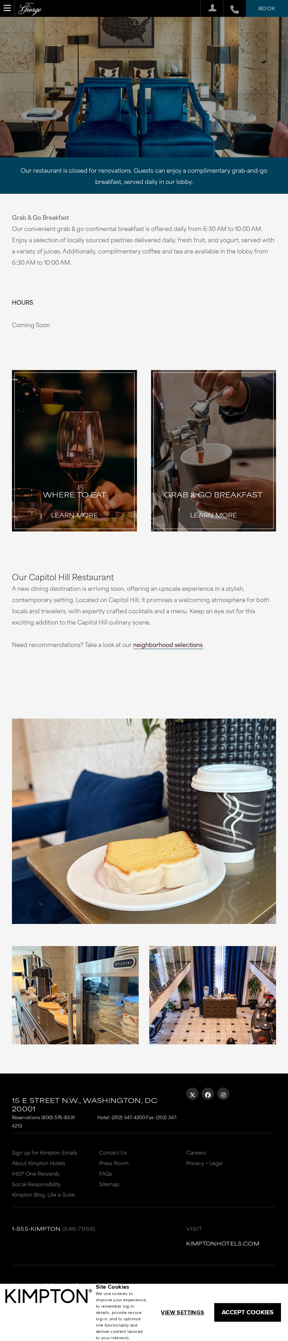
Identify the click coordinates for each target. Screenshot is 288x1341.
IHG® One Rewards (35, 1173)
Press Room (114, 1163)
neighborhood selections (168, 644)
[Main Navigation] (7, 8)
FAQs (105, 1173)
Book (266, 8)
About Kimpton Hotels (38, 1163)
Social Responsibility (36, 1184)
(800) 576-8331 (58, 1117)
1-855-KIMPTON (36, 1228)
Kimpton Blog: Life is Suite (43, 1194)
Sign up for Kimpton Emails (44, 1152)
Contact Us (113, 1152)
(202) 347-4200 (128, 1117)
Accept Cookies (248, 1312)
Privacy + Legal (204, 1163)
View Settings (182, 1312)
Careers (196, 1152)
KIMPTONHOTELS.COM (223, 1243)
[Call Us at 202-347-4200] (231, 8)
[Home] (29, 10)
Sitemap (109, 1184)
